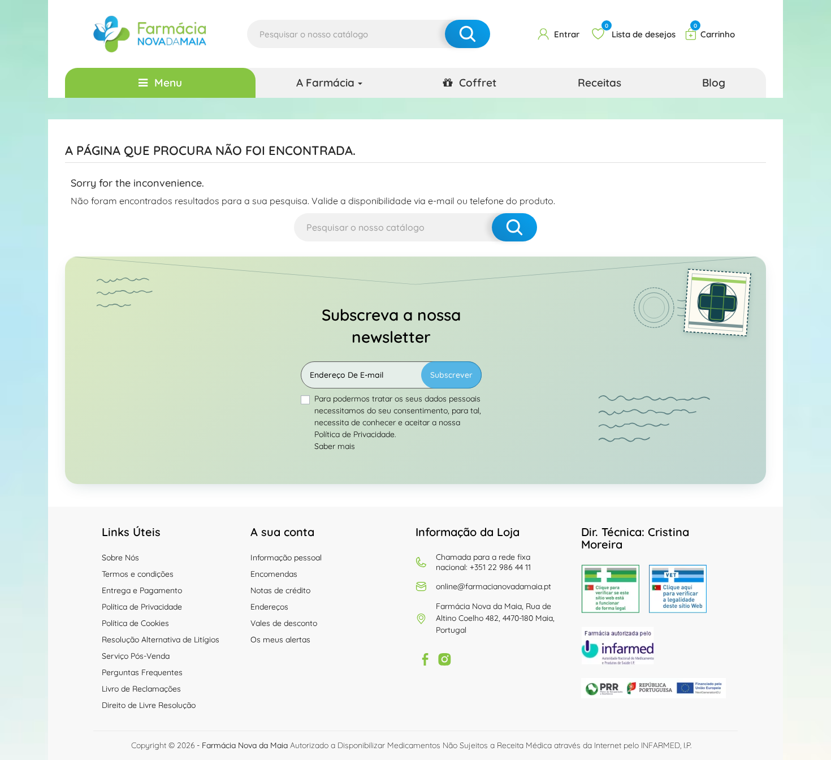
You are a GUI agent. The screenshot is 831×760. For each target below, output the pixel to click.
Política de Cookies (135, 623)
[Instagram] (444, 659)
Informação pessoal (286, 557)
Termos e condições (138, 574)
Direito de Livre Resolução (149, 705)
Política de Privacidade (142, 607)
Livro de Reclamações (141, 689)
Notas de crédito (280, 590)
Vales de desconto (283, 623)
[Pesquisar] (467, 34)
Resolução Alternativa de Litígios (160, 639)
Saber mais (334, 446)
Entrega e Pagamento (142, 590)
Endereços (269, 607)
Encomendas (273, 574)
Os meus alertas (280, 639)
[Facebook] (425, 659)
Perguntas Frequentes (142, 672)
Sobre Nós (120, 557)
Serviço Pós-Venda (136, 656)
